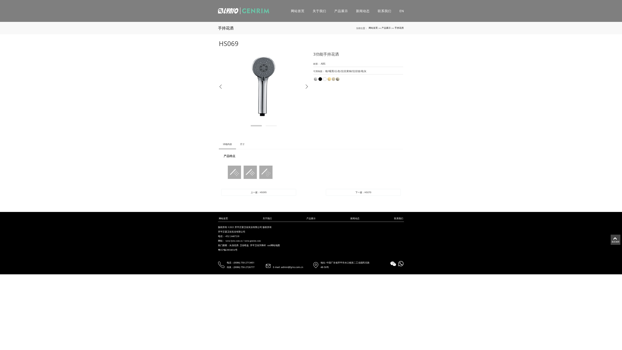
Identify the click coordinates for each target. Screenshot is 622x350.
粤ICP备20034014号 (227, 250)
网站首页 (298, 11)
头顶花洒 (233, 245)
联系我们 (384, 11)
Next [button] (307, 87)
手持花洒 (399, 28)
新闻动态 (363, 11)
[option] (264, 86)
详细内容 (227, 144)
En (401, 11)
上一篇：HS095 (259, 192)
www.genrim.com (252, 241)
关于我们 (319, 11)
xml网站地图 (273, 245)
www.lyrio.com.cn (233, 241)
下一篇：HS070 (363, 192)
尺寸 (242, 144)
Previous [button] (221, 87)
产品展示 (341, 11)
